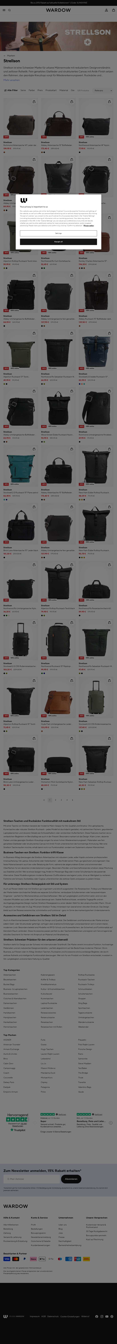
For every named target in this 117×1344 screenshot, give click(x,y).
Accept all (58, 242)
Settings (58, 233)
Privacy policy (89, 226)
